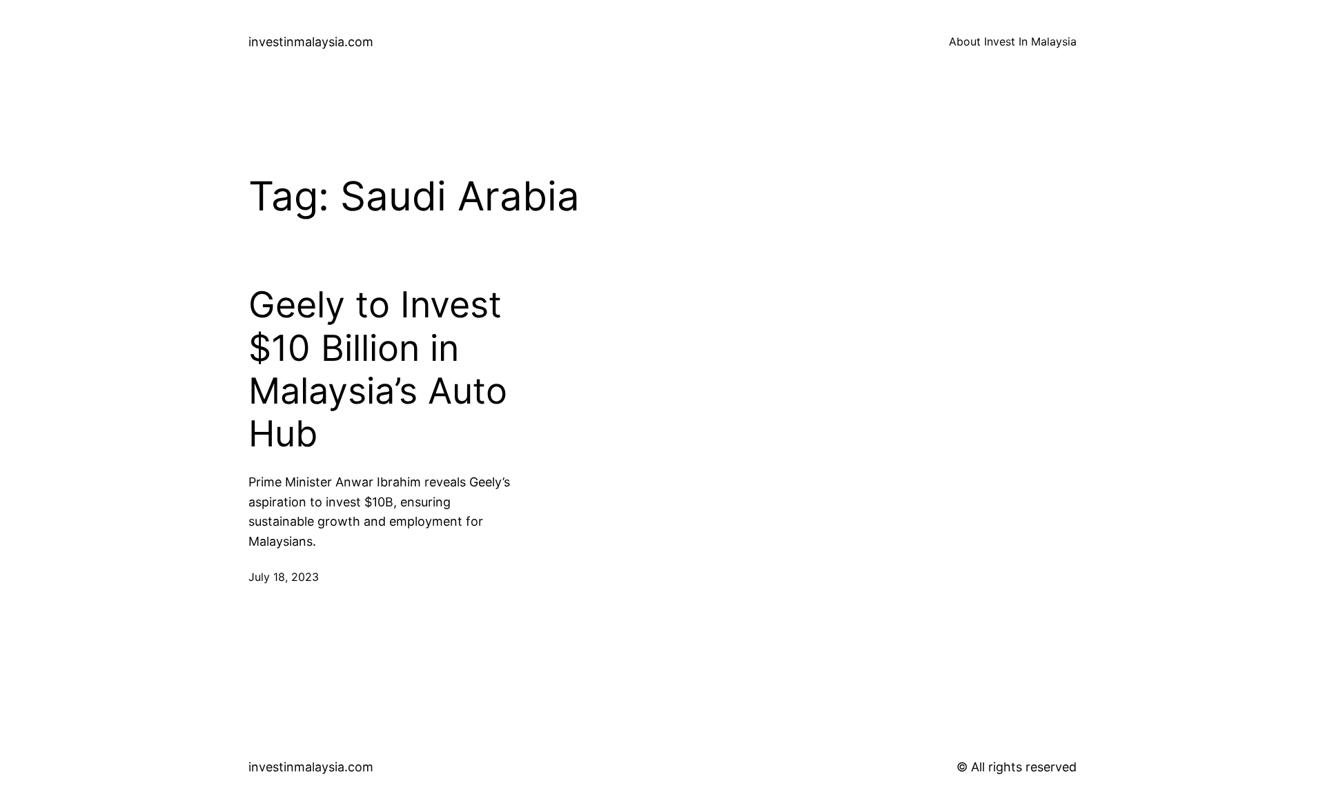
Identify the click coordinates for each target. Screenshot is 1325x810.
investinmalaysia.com (310, 41)
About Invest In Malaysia (1013, 41)
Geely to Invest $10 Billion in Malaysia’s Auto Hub (377, 369)
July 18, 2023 (283, 577)
